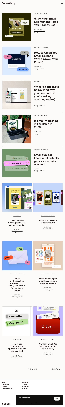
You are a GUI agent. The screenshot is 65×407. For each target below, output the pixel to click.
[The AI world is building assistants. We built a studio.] (17, 197)
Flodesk (4, 386)
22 (36, 369)
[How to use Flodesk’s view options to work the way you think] (17, 321)
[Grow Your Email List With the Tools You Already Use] (16, 27)
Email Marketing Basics (40, 115)
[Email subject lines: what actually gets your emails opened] (16, 163)
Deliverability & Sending (41, 47)
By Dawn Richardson (39, 68)
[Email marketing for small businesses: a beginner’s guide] (48, 255)
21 (34, 369)
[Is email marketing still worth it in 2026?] (16, 129)
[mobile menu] (62, 3)
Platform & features (39, 81)
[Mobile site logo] (8, 3)
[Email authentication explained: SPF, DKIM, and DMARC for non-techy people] (17, 255)
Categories (5, 384)
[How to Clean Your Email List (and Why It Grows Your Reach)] (16, 61)
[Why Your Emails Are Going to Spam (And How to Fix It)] (48, 321)
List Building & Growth (40, 13)
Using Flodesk (17, 339)
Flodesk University (7, 388)
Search (4, 382)
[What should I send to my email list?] (48, 197)
